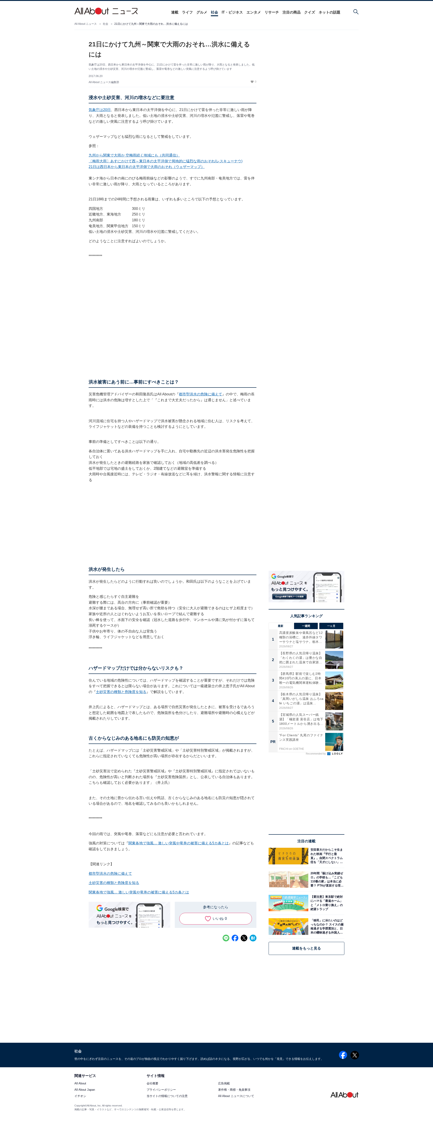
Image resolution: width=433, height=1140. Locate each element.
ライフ (187, 12)
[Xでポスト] (244, 938)
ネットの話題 (329, 12)
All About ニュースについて (236, 1096)
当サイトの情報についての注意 (167, 1096)
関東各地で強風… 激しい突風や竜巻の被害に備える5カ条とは (178, 843)
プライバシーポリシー (161, 1089)
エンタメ (253, 12)
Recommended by (316, 753)
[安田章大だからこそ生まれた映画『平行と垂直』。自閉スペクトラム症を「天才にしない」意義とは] (326, 856)
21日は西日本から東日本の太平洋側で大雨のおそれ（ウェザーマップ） (147, 167)
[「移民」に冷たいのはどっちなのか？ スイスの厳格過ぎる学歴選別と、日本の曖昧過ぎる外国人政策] (326, 926)
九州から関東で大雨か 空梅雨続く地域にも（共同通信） (134, 155)
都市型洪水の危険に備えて (200, 394)
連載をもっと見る (306, 948)
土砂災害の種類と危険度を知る (121, 692)
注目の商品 (292, 12)
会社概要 (152, 1083)
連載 (174, 12)
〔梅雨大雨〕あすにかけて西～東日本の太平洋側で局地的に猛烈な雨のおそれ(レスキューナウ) (165, 161)
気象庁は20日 (100, 110)
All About (80, 1083)
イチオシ (80, 1096)
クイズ (309, 12)
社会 (214, 12)
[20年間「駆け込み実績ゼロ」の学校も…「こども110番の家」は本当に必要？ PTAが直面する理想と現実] (326, 879)
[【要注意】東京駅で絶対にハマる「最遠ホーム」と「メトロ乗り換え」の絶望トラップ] (326, 903)
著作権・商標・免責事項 (234, 1089)
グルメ (201, 12)
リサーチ (272, 12)
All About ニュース (85, 23)
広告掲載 (224, 1083)
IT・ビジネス (232, 12)
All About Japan (84, 1089)
